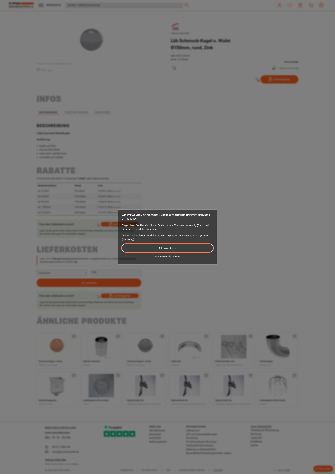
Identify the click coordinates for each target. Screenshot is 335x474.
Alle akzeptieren (167, 248)
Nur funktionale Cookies (167, 256)
